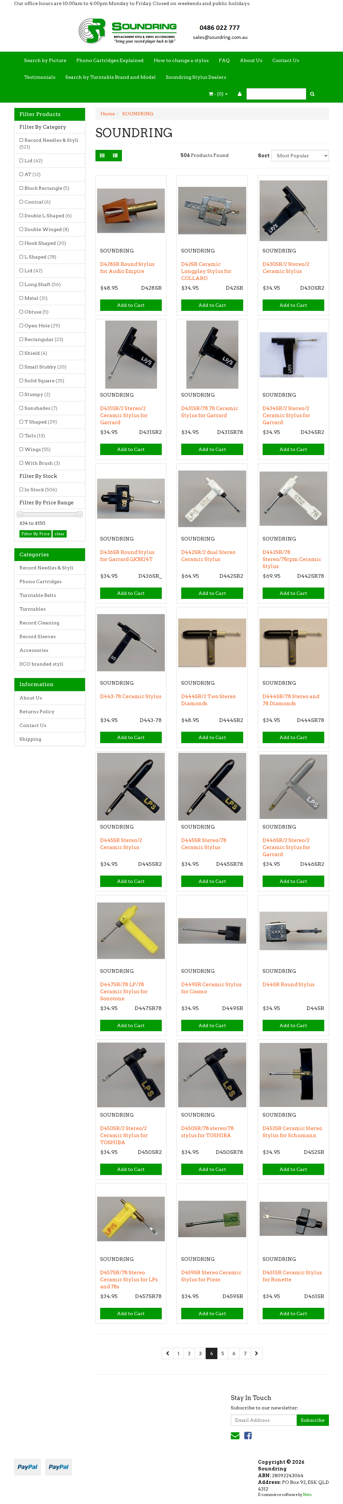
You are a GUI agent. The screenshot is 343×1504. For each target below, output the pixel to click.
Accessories (33, 650)
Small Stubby (45, 367)
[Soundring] (171, 29)
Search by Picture (45, 60)
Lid (33, 160)
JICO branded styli (41, 664)
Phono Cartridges (40, 581)
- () (218, 94)
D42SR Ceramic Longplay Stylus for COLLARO (206, 271)
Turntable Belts (37, 595)
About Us (251, 60)
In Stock (40, 489)
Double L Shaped (48, 215)
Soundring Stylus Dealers (196, 77)
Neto (307, 1494)
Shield (35, 353)
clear (60, 533)
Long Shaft (42, 284)
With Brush (42, 463)
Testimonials (39, 77)
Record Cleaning (39, 622)
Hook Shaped (45, 243)
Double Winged (46, 229)
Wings (37, 449)
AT (32, 174)
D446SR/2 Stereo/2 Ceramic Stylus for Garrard (286, 847)
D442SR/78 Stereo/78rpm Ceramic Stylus (292, 559)
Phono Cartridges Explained (110, 60)
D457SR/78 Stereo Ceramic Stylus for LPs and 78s (129, 1280)
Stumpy (37, 394)
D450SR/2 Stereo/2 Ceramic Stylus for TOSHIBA (124, 1135)
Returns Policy (37, 711)
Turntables (32, 609)
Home (107, 113)
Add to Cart (131, 305)
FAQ (224, 60)
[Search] (312, 94)
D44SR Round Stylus (289, 985)
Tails (34, 435)
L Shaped (40, 257)
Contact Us (285, 60)
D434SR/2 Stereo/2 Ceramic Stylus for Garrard (286, 415)
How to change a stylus (181, 60)
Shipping (30, 739)
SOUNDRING (137, 113)
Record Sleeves (37, 636)
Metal (36, 298)
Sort (262, 155)
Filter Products (40, 114)
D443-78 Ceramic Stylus (130, 696)
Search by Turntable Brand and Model (110, 77)
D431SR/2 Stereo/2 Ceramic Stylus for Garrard (124, 415)
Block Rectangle (46, 188)
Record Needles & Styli (48, 143)
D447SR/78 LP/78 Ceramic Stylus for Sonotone (124, 992)
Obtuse (36, 312)
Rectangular (43, 339)
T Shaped (40, 422)
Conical (37, 202)
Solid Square (44, 380)
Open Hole (42, 325)
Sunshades (40, 408)
